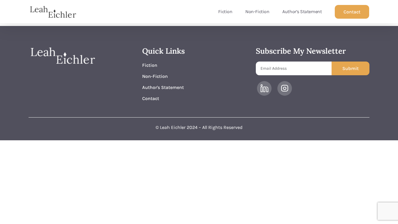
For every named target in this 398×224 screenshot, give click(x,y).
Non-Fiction (257, 11)
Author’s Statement (302, 11)
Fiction (225, 11)
